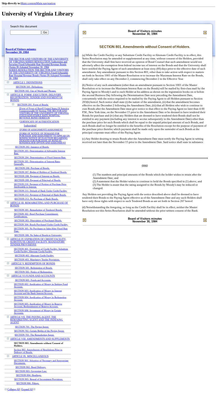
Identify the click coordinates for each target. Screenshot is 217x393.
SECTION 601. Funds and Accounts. (33, 280)
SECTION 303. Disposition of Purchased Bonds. (38, 220)
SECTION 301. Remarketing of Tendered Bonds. (38, 210)
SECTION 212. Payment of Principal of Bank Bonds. (40, 195)
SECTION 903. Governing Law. (31, 371)
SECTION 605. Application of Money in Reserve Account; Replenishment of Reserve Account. (38, 305)
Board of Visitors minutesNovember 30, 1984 (21, 51)
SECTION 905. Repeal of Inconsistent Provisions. (38, 379)
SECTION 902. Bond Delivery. (30, 367)
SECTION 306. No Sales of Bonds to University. (38, 235)
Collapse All (13, 389)
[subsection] (30, 125)
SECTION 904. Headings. (29, 375)
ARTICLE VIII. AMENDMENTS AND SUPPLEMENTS (40, 339)
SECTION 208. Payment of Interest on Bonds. (37, 176)
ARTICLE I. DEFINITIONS (27, 82)
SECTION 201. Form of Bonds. (33, 104)
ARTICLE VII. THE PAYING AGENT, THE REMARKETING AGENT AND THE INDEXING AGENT (36, 320)
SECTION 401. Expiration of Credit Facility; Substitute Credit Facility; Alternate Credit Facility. (41, 250)
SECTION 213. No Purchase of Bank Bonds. (36, 199)
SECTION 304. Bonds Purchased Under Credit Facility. (41, 224)
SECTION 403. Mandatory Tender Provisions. (37, 259)
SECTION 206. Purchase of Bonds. (32, 168)
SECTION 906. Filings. (27, 383)
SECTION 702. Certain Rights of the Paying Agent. (39, 331)
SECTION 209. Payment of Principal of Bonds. (37, 180)
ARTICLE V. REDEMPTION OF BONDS (33, 263)
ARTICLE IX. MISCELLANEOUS (30, 356)
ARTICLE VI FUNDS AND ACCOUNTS (33, 276)
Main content (28, 3)
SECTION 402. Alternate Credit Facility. (34, 255)
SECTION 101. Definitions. (29, 87)
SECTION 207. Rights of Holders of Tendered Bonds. (40, 172)
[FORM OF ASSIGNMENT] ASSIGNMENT (41, 130)
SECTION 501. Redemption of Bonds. (34, 268)
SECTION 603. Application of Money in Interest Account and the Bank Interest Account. (38, 292)
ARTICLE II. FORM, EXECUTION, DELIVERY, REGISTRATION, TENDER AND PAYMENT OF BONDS (36, 98)
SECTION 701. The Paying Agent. (32, 327)
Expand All (27, 389)
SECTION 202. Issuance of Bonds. (32, 147)
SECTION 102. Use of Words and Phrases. (35, 91)
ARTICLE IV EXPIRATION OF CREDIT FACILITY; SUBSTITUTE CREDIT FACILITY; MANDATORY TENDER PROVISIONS (38, 242)
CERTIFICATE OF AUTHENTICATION (39, 122)
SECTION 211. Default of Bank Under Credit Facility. (40, 190)
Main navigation (46, 3)
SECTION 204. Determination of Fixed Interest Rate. (40, 157)
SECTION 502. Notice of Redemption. (34, 272)
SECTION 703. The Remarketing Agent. (34, 335)
